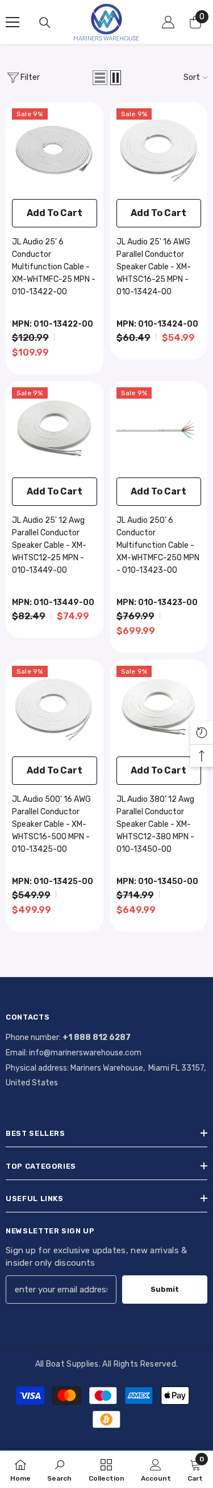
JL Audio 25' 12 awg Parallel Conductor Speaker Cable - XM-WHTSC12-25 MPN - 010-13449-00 (49, 545)
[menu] (12, 22)
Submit (165, 1289)
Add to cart (54, 213)
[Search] (45, 22)
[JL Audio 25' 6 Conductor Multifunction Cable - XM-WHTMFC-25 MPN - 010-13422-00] (54, 150)
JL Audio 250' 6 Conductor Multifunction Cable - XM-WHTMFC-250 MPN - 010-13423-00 (157, 545)
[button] (100, 77)
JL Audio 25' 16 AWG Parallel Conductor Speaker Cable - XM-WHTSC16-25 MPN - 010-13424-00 (153, 267)
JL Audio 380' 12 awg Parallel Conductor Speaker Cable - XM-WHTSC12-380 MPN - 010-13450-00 (155, 824)
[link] (59, 1469)
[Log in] (168, 22)
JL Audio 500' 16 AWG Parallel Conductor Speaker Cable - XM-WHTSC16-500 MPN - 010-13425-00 (51, 824)
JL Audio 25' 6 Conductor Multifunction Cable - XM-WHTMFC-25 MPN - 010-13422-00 (53, 267)
